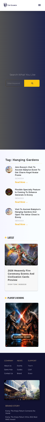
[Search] (31, 83)
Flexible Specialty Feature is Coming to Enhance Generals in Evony (27, 192)
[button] (39, 5)
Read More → (21, 182)
